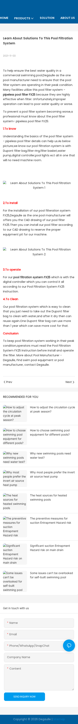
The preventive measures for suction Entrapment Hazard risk (50, 520)
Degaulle (45, 719)
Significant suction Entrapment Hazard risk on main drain (50, 548)
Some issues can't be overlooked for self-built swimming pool (51, 575)
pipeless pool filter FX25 (19, 95)
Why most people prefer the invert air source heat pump (52, 474)
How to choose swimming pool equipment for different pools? (50, 432)
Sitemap (59, 719)
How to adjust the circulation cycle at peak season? (52, 409)
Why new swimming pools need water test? (50, 455)
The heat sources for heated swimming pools (48, 497)
